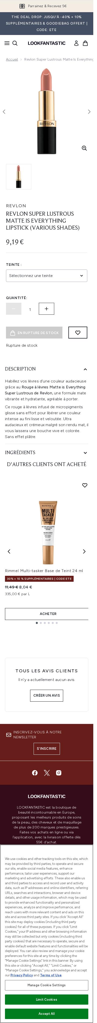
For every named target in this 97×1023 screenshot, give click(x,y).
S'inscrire (47, 749)
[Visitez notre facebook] (35, 773)
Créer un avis (46, 695)
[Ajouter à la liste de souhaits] (77, 333)
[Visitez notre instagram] (59, 773)
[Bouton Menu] (5, 43)
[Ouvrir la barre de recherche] (15, 43)
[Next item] (84, 551)
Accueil (12, 59)
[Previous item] (9, 551)
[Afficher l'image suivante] (89, 112)
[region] (46, 934)
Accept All (46, 1014)
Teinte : (14, 265)
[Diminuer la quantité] (13, 309)
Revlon (16, 205)
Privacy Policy (21, 975)
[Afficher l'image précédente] (4, 112)
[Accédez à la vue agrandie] (84, 148)
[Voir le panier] (85, 43)
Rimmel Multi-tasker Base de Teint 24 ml (44, 570)
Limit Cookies (46, 999)
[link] (76, 43)
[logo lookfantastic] (46, 43)
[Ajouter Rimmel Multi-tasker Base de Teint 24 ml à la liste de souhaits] (85, 485)
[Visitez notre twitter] (47, 773)
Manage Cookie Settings (47, 985)
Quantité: (16, 298)
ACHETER (48, 614)
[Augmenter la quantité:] (46, 309)
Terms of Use (51, 975)
